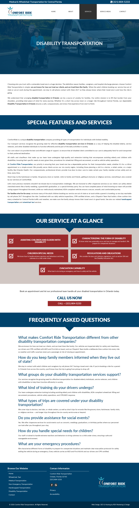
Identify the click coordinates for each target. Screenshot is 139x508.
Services (88, 11)
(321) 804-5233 (121, 2)
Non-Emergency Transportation (21, 484)
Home (53, 11)
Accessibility (55, 494)
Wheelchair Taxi (15, 477)
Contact (122, 11)
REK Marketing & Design (121, 505)
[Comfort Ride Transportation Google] (56, 485)
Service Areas (105, 11)
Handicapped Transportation (19, 488)
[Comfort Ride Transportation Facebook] (52, 485)
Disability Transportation (18, 491)
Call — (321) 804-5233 (69, 303)
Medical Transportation (17, 481)
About (70, 11)
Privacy (53, 490)
